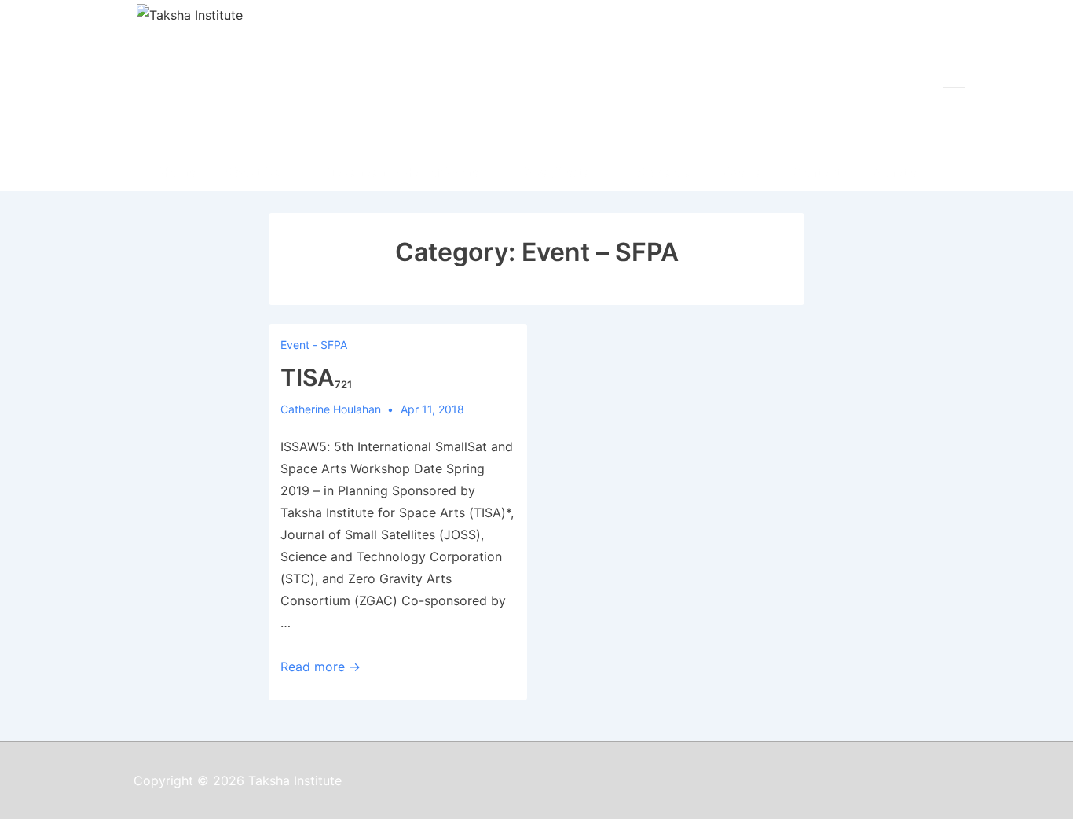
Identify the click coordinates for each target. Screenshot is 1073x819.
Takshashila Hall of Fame (403, 172)
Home (177, 172)
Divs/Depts (557, 172)
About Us (253, 172)
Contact (817, 172)
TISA (316, 377)
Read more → (320, 666)
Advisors (665, 172)
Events (743, 172)
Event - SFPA (313, 344)
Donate (894, 172)
